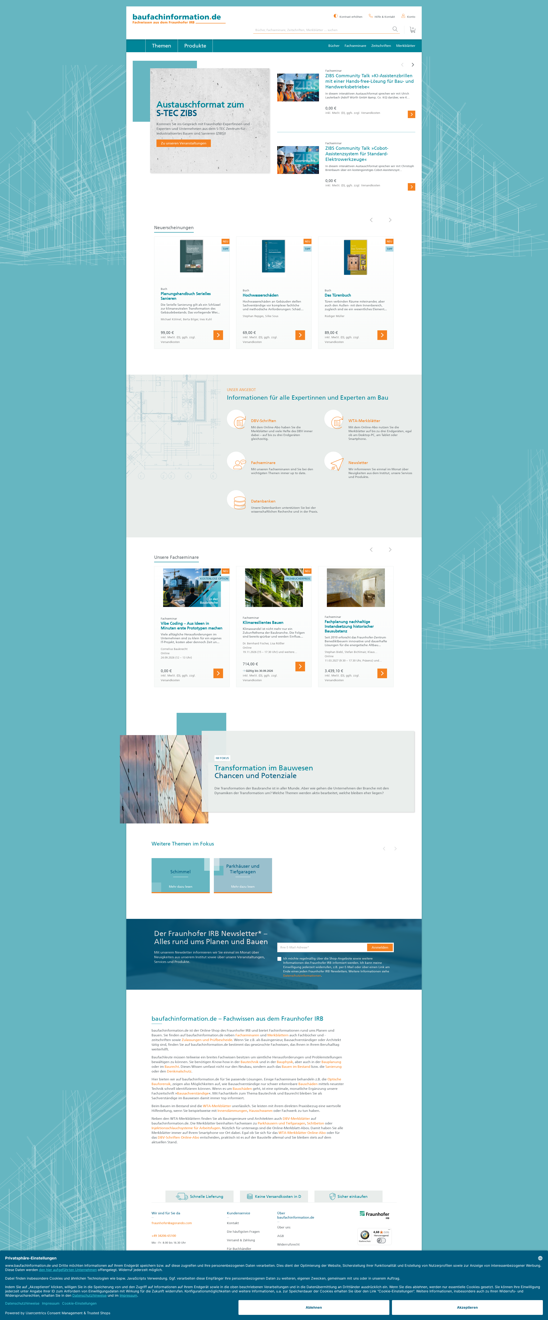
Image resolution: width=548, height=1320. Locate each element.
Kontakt (233, 1223)
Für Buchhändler (239, 1249)
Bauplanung (331, 1062)
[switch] (381, 1240)
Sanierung (333, 1067)
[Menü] (389, 1230)
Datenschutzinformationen (302, 975)
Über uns (283, 1227)
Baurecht (172, 1067)
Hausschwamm (261, 1111)
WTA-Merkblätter (217, 1106)
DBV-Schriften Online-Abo (178, 1137)
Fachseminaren (247, 1035)
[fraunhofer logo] (374, 1216)
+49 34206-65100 (164, 1236)
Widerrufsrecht (288, 1244)
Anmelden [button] (380, 947)
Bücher (334, 46)
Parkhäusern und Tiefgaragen (281, 1123)
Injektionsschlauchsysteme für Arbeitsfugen (186, 1128)
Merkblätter (405, 46)
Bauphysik (285, 1062)
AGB (280, 1236)
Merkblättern (278, 1035)
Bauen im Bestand (296, 1067)
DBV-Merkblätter (296, 1119)
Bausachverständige (193, 1093)
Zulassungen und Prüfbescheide (207, 1040)
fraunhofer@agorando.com (172, 1223)
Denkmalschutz (179, 1071)
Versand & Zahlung (241, 1240)
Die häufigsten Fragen (243, 1232)
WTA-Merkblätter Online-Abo (302, 1133)
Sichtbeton (316, 1123)
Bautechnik (250, 1062)
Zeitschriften (381, 46)
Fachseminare (355, 46)
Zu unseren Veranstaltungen (183, 143)
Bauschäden (308, 1084)
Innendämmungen (232, 1111)
